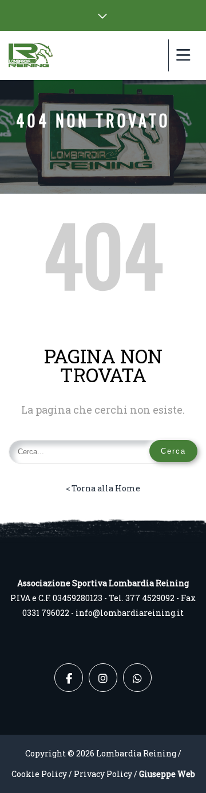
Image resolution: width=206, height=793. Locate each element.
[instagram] (103, 677)
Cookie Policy (39, 773)
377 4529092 (150, 597)
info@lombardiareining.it (130, 612)
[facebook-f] (68, 677)
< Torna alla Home (103, 488)
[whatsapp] (137, 677)
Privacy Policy (103, 773)
